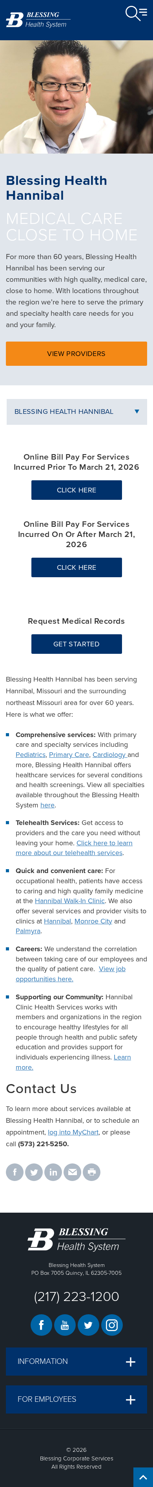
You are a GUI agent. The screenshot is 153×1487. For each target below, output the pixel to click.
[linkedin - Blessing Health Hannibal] (53, 1172)
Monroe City (93, 921)
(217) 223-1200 (76, 1296)
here (47, 805)
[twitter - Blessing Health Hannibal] (34, 1172)
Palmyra (28, 931)
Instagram (112, 1325)
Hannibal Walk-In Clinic (70, 900)
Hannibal (57, 921)
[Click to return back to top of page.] (143, 1477)
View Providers (93, 357)
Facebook (41, 1325)
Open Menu (136, 13)
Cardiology (110, 754)
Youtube (65, 1325)
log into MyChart (73, 1132)
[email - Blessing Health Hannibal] (72, 1172)
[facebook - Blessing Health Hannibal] (15, 1172)
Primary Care (69, 754)
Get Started (87, 646)
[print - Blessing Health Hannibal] (91, 1172)
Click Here (89, 492)
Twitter (88, 1325)
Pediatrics (31, 754)
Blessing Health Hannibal (64, 411)
